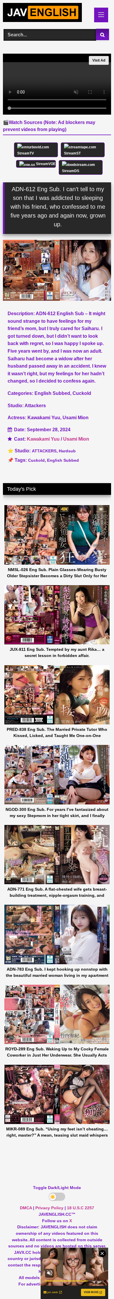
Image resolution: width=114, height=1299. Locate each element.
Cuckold (36, 460)
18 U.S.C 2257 (80, 1207)
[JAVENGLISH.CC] (47, 13)
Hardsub (67, 451)
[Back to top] (95, 1281)
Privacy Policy (49, 1207)
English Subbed (63, 460)
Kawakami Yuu (43, 439)
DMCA (26, 1207)
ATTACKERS (44, 451)
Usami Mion (76, 439)
